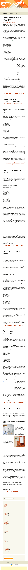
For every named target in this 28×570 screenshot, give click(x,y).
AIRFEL (13, 255)
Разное (4, 532)
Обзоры (5, 525)
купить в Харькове (7, 22)
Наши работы (5, 522)
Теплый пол (5, 543)
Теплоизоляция (5, 542)
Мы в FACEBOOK (23, 9)
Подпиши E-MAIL (18, 9)
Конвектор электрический (7, 516)
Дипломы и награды (6, 512)
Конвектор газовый (6, 515)
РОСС (21, 103)
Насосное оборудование (6, 521)
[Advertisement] (14, 568)
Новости (5, 524)
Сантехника (5, 534)
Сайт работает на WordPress (6, 562)
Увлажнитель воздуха (6, 549)
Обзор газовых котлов (12, 408)
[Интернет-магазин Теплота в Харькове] (8, 558)
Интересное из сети (6, 514)
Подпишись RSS (12, 9)
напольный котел (9, 410)
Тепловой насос (5, 541)
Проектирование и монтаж (7, 530)
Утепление (5, 550)
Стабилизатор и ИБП (6, 539)
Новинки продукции (6, 523)
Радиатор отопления (6, 531)
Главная (2, 9)
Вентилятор (5, 506)
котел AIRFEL (19, 255)
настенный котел (11, 22)
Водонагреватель (6, 507)
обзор (14, 22)
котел (3, 22)
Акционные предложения (7, 503)
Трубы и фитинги (6, 547)
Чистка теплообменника (6, 552)
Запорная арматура (6, 513)
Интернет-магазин (6, 9)
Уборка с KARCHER (6, 548)
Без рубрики (5, 505)
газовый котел (16, 21)
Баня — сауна (5, 504)
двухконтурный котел (20, 21)
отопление (17, 410)
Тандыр (4, 540)
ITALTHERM (13, 21)
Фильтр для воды (6, 551)
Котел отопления (9, 21)
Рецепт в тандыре (6, 533)
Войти (1, 10)
